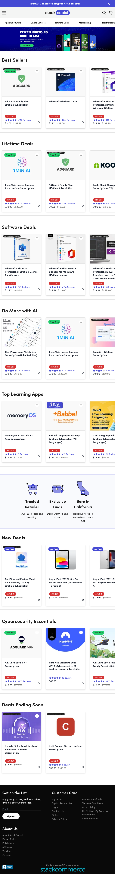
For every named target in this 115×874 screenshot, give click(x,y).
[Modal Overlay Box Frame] (57, 437)
